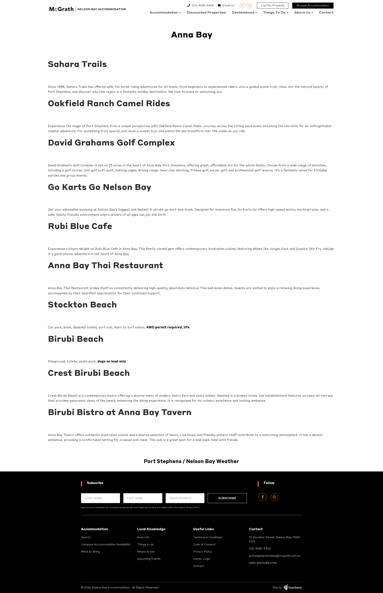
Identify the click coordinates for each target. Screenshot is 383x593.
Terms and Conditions (207, 537)
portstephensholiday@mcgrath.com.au (274, 556)
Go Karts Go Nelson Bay (99, 188)
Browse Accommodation (312, 5)
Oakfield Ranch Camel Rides (109, 104)
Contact (326, 12)
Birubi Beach (76, 339)
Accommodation (164, 12)
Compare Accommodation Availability (105, 544)
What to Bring (90, 551)
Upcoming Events (149, 559)
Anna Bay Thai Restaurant (105, 266)
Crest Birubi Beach (89, 373)
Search (86, 537)
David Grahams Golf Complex (111, 143)
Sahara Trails (77, 65)
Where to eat (146, 551)
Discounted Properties (206, 12)
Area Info (143, 537)
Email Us (229, 5)
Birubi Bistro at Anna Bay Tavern (120, 413)
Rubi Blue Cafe (80, 227)
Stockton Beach (82, 305)
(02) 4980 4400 (203, 5)
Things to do (274, 12)
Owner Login (201, 559)
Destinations (243, 12)
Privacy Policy (192, 508)
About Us (302, 12)
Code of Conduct (204, 544)
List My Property (272, 5)
